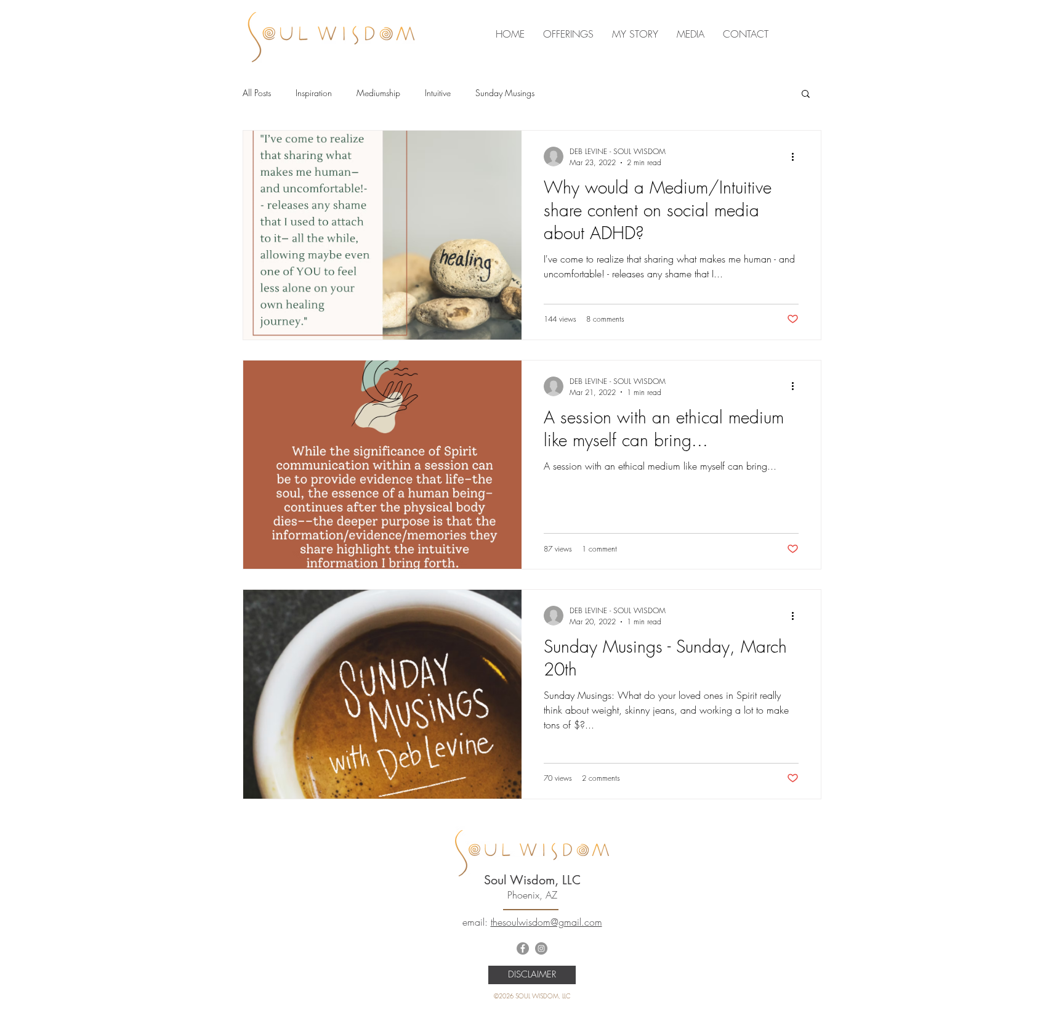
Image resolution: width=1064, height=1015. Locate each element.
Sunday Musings (504, 93)
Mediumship (378, 93)
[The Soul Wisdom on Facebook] (523, 948)
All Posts (257, 93)
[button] (806, 94)
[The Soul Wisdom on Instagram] (541, 948)
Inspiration (314, 93)
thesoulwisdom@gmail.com (546, 922)
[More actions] (796, 156)
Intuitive (438, 93)
